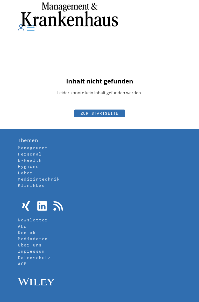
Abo (22, 226)
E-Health (30, 160)
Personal (30, 154)
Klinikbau (31, 185)
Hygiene (28, 166)
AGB (22, 263)
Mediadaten (33, 238)
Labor (25, 172)
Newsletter (33, 219)
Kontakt (28, 232)
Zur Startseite (100, 113)
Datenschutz (34, 257)
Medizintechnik (39, 179)
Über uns (30, 244)
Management (33, 147)
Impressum (31, 251)
